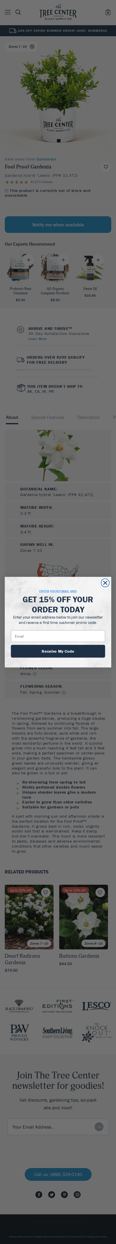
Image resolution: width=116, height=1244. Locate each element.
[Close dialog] (105, 583)
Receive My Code (58, 650)
